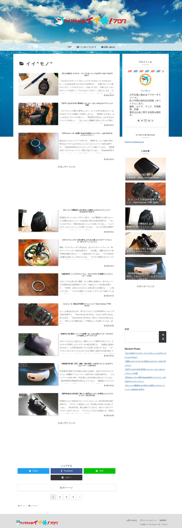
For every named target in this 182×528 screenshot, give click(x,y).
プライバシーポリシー (148, 520)
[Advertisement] (66, 186)
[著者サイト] (138, 120)
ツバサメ (145, 90)
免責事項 (162, 520)
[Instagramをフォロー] (145, 120)
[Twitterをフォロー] (142, 120)
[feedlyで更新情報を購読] (148, 120)
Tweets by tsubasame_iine (134, 142)
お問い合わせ (132, 520)
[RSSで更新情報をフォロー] (152, 120)
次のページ (66, 487)
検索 (127, 329)
